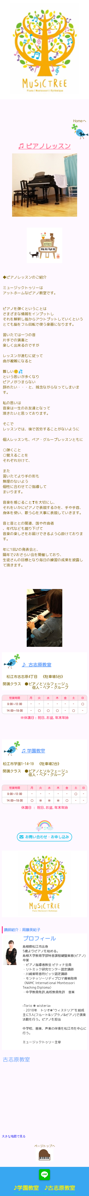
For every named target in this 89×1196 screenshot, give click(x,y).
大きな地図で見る (14, 1136)
